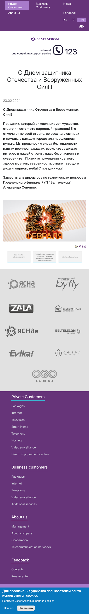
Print (82, 246)
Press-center (20, 576)
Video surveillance (23, 447)
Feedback (69, 12)
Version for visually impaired (81, 26)
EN (81, 20)
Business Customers (43, 5)
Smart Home (19, 426)
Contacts (17, 569)
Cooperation (19, 540)
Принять (9, 608)
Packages (18, 406)
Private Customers (15, 5)
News (67, 3)
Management (20, 526)
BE (73, 20)
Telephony (18, 433)
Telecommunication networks (31, 547)
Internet (16, 413)
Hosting (16, 440)
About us (14, 12)
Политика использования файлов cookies (28, 600)
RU (65, 20)
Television (18, 420)
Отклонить (26, 608)
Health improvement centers (30, 454)
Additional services (24, 504)
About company (22, 533)
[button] (44, 240)
